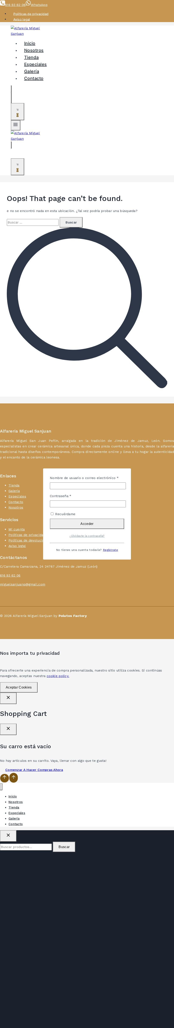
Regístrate (110, 550)
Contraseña (69, 496)
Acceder (86, 524)
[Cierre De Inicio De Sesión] (8, 698)
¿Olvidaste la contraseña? (87, 535)
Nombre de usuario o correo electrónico (87, 478)
